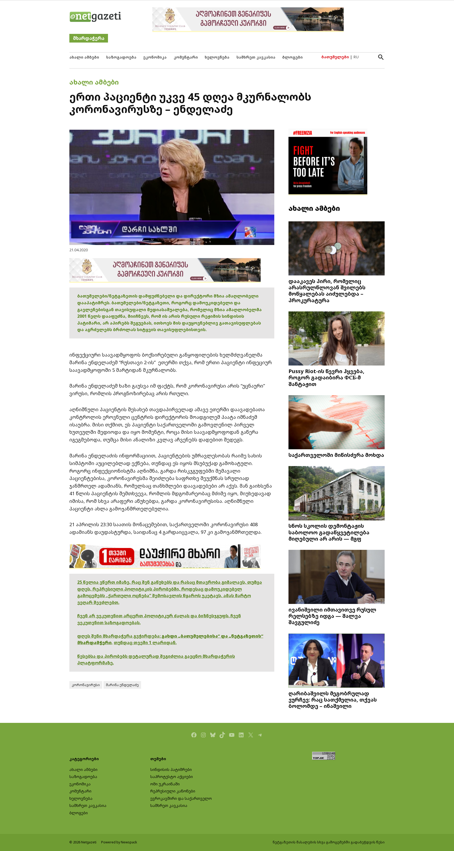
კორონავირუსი (86, 685)
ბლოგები (292, 57)
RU (356, 56)
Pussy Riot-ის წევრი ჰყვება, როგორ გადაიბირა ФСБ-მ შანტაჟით (326, 377)
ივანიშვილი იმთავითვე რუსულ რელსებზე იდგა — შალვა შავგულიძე (332, 616)
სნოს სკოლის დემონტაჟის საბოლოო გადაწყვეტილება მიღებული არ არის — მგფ (328, 532)
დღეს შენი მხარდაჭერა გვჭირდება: (119, 636)
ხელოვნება (217, 57)
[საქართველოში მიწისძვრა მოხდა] (336, 423)
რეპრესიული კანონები (172, 791)
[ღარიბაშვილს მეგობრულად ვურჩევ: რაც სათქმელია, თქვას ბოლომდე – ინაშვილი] (336, 661)
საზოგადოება (121, 57)
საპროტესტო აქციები (171, 776)
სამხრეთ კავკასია (255, 57)
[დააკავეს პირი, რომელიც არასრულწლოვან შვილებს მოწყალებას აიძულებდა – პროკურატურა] (336, 249)
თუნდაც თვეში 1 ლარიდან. (145, 642)
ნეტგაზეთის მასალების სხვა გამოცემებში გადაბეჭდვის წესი (329, 842)
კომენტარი (186, 57)
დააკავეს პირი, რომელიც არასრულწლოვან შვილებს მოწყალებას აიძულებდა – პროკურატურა (326, 290)
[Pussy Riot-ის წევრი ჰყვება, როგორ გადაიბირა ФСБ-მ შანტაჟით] (336, 339)
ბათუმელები (335, 56)
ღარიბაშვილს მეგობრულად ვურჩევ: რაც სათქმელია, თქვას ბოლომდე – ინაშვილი (332, 699)
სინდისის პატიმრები (171, 769)
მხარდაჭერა (88, 38)
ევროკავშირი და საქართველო (181, 798)
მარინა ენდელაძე (122, 685)
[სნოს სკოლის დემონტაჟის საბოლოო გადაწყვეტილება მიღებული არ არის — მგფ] (336, 494)
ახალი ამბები (84, 57)
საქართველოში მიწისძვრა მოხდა (336, 454)
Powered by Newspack (119, 842)
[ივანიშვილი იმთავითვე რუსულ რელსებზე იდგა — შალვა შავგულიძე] (336, 577)
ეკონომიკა (155, 57)
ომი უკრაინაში (165, 783)
